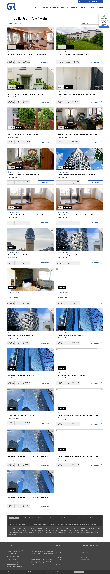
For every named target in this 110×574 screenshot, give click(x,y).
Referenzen (74, 8)
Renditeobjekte (85, 559)
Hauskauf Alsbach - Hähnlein (49, 532)
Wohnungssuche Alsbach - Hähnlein (25, 530)
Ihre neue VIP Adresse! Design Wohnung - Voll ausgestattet (27, 54)
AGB (48, 571)
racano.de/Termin (15, 563)
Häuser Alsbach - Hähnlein (85, 530)
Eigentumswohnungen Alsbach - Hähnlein (18, 528)
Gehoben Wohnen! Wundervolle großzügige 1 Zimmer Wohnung (77, 174)
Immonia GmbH (34, 571)
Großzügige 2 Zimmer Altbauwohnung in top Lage (23, 174)
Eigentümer (64, 8)
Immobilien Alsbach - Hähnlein (35, 532)
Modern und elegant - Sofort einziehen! (20, 335)
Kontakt (91, 8)
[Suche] (80, 1)
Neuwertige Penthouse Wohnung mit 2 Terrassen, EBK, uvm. (76, 94)
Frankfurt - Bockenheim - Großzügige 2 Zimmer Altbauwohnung (77, 134)
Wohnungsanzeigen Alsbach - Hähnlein (43, 530)
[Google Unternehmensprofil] (84, 1)
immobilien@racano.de (16, 558)
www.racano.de (14, 559)
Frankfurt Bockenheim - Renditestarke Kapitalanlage (24, 255)
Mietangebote (84, 557)
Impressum (43, 571)
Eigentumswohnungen (87, 550)
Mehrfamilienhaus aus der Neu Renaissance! (71, 375)
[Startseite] (14, 6)
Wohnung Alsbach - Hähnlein (60, 530)
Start (36, 8)
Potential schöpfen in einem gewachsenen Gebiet (73, 54)
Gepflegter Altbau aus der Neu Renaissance (22, 415)
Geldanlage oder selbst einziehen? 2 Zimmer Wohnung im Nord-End (29, 295)
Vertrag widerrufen (79, 571)
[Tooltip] (108, 27)
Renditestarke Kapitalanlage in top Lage (70, 295)
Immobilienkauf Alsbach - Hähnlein (65, 532)
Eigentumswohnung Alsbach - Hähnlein (38, 528)
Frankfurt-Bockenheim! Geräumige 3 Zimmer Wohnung (25, 134)
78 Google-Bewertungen (104, 25)
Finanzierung (54, 8)
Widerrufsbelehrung (68, 571)
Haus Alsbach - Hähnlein (73, 530)
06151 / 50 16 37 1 (96, 1)
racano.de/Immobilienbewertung (15, 566)
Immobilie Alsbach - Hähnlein (20, 532)
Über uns (83, 8)
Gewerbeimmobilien (86, 562)
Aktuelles (100, 8)
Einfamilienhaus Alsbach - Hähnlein (82, 532)
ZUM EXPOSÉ (45, 62)
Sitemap (59, 571)
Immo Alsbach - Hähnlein (53, 528)
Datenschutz (53, 571)
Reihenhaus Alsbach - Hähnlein (82, 528)
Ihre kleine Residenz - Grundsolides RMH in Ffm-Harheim (25, 94)
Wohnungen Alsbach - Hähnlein (67, 528)
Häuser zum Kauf (85, 552)
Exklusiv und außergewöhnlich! (67, 255)
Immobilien (44, 8)
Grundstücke (84, 555)
